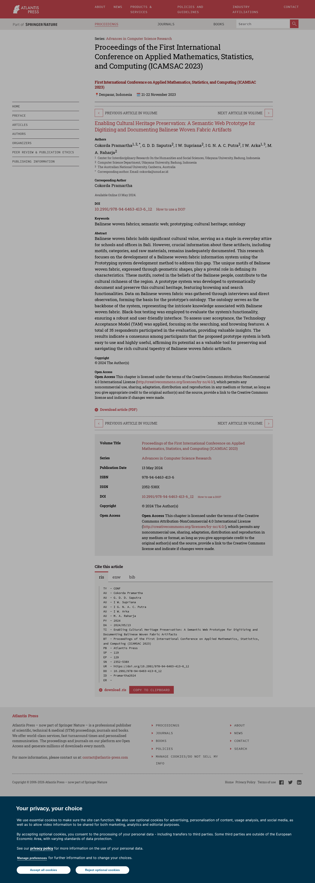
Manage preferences (32, 858)
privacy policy (41, 848)
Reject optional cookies (102, 870)
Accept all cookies (43, 870)
